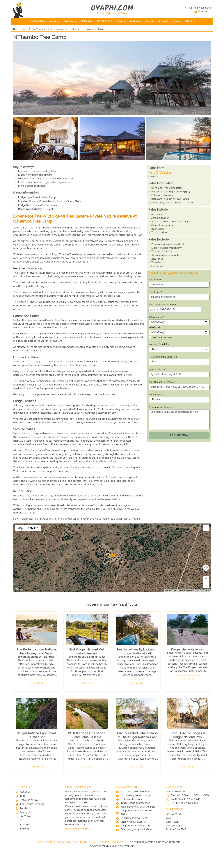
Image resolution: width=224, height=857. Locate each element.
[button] (112, 555)
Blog (22, 796)
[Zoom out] (206, 585)
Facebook (25, 808)
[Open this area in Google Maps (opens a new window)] (19, 590)
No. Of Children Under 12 (163, 357)
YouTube (25, 816)
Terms (208, 591)
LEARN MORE (37, 683)
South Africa (28, 29)
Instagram (26, 812)
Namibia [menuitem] (54, 21)
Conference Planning (32, 804)
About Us (25, 792)
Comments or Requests (161, 407)
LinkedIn (25, 829)
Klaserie (76, 29)
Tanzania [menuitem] (135, 21)
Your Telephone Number (162, 304)
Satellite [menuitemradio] (33, 528)
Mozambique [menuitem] (104, 21)
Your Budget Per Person (162, 382)
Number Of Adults (159, 344)
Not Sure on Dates (163, 337)
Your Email (154, 292)
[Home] (36, 10)
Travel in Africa (29, 800)
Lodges (41, 29)
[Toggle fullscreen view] (206, 528)
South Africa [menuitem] (37, 21)
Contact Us (204, 12)
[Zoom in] (206, 579)
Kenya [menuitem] (176, 21)
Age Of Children (157, 369)
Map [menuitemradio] (20, 528)
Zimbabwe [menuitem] (86, 21)
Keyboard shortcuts (171, 590)
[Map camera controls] (206, 568)
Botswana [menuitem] (70, 21)
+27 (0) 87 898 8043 (200, 8)
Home (15, 29)
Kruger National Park (58, 29)
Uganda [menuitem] (150, 21)
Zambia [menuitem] (121, 21)
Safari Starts (155, 317)
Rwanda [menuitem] (163, 21)
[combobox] (152, 310)
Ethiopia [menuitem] (190, 21)
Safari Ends (155, 327)
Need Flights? (156, 394)
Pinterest (25, 825)
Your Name (155, 279)
